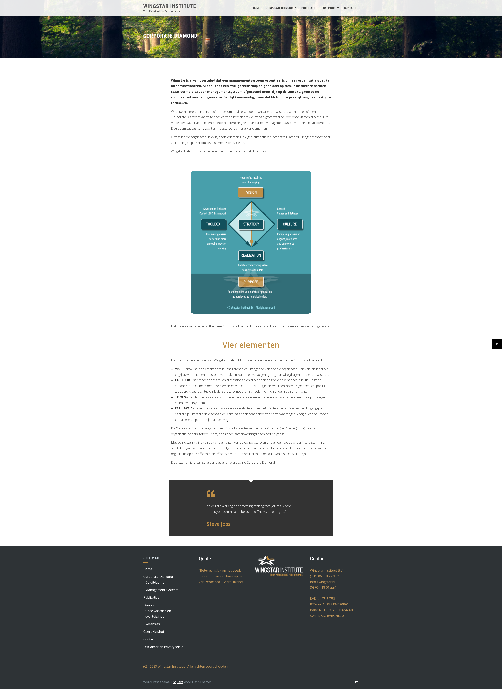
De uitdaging (154, 582)
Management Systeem (161, 590)
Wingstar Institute (169, 6)
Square (178, 682)
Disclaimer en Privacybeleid (163, 647)
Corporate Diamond (279, 8)
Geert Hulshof (153, 631)
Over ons (329, 8)
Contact (350, 8)
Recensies (152, 624)
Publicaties (309, 8)
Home (256, 8)
